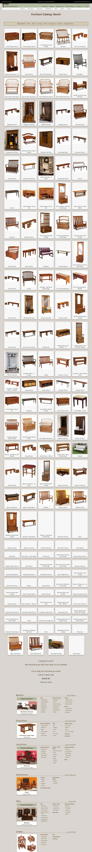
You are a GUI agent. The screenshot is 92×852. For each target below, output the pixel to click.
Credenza (67, 843)
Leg (54, 758)
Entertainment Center (56, 811)
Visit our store (46, 715)
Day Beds (43, 743)
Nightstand (55, 733)
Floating (43, 819)
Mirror (66, 793)
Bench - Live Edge (37, 24)
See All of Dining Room (70, 754)
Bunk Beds (43, 737)
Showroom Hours (70, 6)
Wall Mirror (67, 745)
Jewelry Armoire (68, 733)
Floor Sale (45, 6)
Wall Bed (43, 745)
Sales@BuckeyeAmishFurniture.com (82, 1)
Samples (52, 6)
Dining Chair (68, 758)
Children (62, 9)
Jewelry (66, 731)
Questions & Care (60, 6)
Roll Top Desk (44, 843)
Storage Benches (68, 24)
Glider (54, 790)
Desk (41, 837)
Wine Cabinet (44, 764)
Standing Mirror (68, 743)
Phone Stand (44, 788)
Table (54, 756)
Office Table (55, 845)
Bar (54, 764)
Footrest (55, 794)
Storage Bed (44, 739)
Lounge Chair (56, 841)
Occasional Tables (44, 780)
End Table (43, 784)
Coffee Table (44, 782)
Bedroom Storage (57, 731)
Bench (28, 24)
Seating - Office (56, 837)
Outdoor (69, 9)
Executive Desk (44, 841)
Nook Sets (67, 767)
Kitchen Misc (44, 769)
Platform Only (44, 741)
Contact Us (79, 6)
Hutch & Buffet (44, 758)
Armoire (55, 745)
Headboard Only (44, 735)
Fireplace (43, 817)
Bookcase (67, 839)
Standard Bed (44, 733)
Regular (43, 812)
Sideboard (43, 760)
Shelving (67, 782)
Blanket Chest (56, 739)
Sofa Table (43, 786)
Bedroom (23, 9)
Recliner (55, 788)
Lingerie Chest (56, 743)
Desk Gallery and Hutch (45, 846)
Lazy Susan (67, 769)
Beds (41, 731)
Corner (42, 815)
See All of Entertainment (70, 808)
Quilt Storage (68, 786)
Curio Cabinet (68, 784)
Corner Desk (44, 849)
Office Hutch (68, 845)
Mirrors (66, 739)
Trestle (54, 762)
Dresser (55, 735)
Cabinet (67, 847)
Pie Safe (43, 766)
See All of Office (72, 835)
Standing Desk (44, 851)
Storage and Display (45, 756)
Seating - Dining (68, 756)
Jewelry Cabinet (68, 735)
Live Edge (55, 766)
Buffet (42, 762)
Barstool (67, 760)
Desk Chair (55, 839)
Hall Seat (59, 24)
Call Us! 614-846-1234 (7, 1)
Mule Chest (55, 741)
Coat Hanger (68, 788)
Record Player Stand (45, 821)
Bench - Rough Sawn (50, 24)
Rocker (54, 792)
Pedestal (55, 760)
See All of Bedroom (71, 728)
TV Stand (42, 811)
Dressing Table (68, 737)
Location (87, 6)
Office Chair (55, 843)
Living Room (39, 9)
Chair (54, 786)
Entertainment (48, 9)
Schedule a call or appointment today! (46, 1)
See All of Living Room (71, 778)
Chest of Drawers (57, 737)
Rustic (54, 769)
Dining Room (31, 9)
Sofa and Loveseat (57, 784)
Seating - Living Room (56, 781)
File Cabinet (68, 841)
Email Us (46, 711)
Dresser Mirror (68, 741)
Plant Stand (43, 790)
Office (56, 9)
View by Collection (27, 732)
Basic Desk (43, 839)
